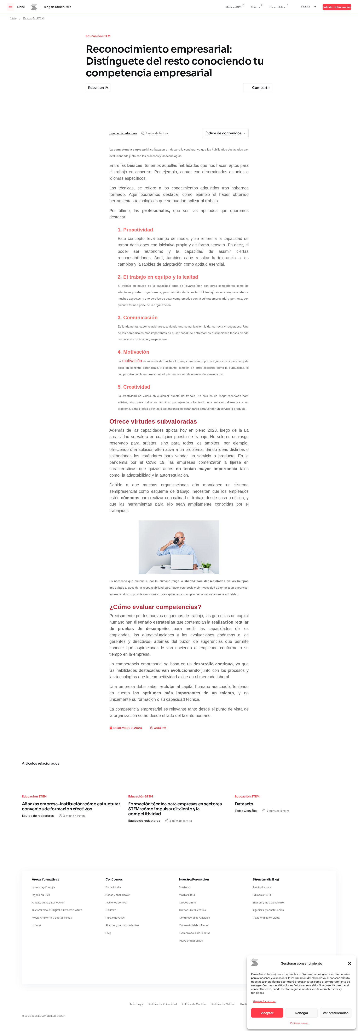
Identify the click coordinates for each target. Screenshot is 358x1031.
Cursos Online (277, 6)
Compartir (261, 88)
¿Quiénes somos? (116, 902)
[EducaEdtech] (32, 1001)
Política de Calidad (223, 1004)
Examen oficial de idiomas (194, 933)
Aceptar (267, 1013)
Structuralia (113, 887)
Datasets (244, 804)
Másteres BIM (233, 6)
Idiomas (36, 925)
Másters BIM (187, 895)
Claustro (110, 910)
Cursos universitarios (192, 910)
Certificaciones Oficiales (194, 917)
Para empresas (115, 917)
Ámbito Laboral (262, 887)
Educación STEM (33, 18)
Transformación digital (266, 917)
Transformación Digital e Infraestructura (57, 910)
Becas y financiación (117, 895)
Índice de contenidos (224, 133)
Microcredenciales (191, 940)
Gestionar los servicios (264, 1001)
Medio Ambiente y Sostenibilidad (52, 917)
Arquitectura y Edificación (48, 902)
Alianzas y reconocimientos (122, 925)
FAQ (108, 933)
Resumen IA (98, 88)
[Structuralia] (42, 967)
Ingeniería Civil (41, 895)
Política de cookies (299, 1023)
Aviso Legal (136, 1004)
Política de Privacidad (163, 1004)
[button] (350, 963)
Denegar (301, 1013)
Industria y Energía (43, 887)
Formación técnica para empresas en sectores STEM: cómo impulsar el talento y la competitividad (175, 809)
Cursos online (187, 902)
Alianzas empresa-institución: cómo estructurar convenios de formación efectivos (71, 806)
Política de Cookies (194, 1004)
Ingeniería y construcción (268, 910)
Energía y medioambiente (268, 902)
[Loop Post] (72, 780)
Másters (255, 6)
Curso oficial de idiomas (193, 925)
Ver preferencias (335, 1013)
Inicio (13, 18)
